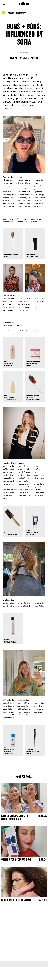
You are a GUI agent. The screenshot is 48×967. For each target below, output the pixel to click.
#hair (34, 58)
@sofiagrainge (8, 219)
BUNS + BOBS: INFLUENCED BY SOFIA (24, 34)
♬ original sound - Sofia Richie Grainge (20, 331)
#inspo (24, 58)
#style (14, 58)
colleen (24, 4)
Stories (11, 13)
